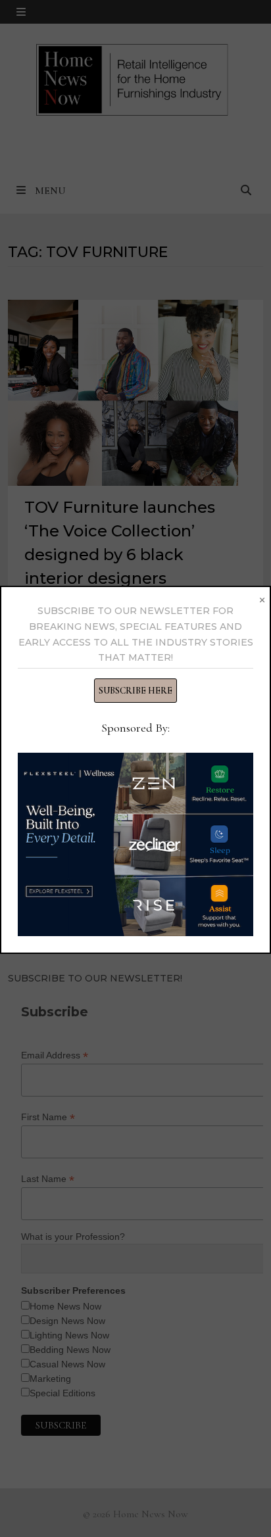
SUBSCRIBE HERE (135, 690)
